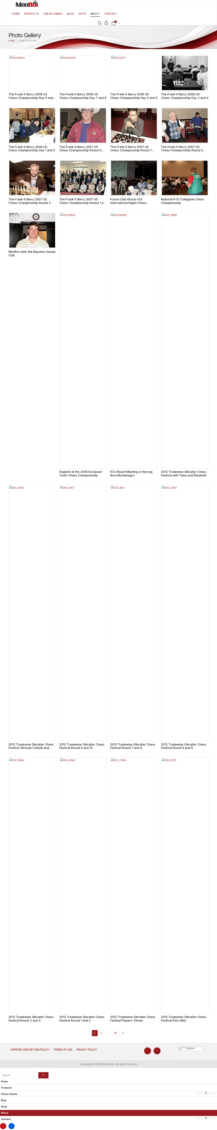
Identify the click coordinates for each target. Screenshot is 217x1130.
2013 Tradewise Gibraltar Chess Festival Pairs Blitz (183, 1018)
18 (115, 1033)
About (95, 13)
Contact (110, 13)
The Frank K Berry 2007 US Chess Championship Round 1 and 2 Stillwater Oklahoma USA (83, 202)
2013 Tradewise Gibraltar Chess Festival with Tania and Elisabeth (183, 473)
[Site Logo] (27, 3)
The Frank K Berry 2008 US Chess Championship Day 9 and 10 (30, 97)
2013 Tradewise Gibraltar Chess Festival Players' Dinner (132, 1018)
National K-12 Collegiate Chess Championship (182, 201)
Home (16, 13)
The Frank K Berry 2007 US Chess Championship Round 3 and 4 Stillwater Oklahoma (29, 202)
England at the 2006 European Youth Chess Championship (80, 473)
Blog (70, 13)
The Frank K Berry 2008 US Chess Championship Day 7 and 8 (82, 96)
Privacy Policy (86, 1049)
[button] (99, 23)
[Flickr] (157, 1050)
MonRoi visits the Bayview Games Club (32, 253)
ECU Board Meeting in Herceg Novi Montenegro (131, 473)
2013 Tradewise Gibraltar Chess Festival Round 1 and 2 (81, 1018)
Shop (82, 13)
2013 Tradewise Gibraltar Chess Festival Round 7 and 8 (132, 746)
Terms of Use (62, 1049)
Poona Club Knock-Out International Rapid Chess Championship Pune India (128, 202)
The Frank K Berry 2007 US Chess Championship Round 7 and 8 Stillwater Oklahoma (131, 150)
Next (123, 1033)
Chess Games (53, 13)
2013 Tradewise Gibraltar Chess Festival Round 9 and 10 (81, 746)
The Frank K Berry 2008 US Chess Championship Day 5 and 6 (133, 96)
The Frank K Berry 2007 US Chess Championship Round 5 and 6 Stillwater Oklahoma (182, 150)
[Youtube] (147, 1050)
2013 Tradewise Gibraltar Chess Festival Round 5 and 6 (183, 746)
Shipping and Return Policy (30, 1049)
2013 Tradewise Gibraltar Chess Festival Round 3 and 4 (31, 1018)
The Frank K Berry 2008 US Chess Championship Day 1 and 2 (31, 148)
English (190, 1048)
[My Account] (106, 22)
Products (31, 13)
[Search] (43, 1075)
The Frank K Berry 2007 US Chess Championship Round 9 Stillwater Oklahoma (80, 150)
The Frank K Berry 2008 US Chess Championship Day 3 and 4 (184, 96)
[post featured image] (32, 73)
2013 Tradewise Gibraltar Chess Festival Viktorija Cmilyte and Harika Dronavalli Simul (31, 748)
